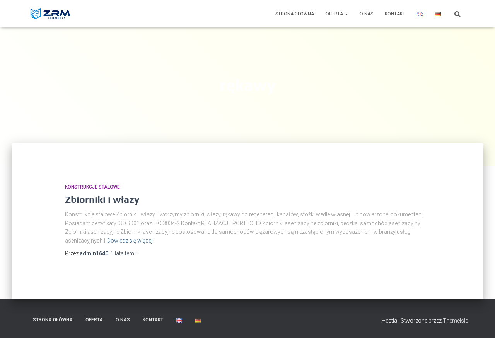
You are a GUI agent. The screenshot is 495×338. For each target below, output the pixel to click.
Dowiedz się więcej (129, 241)
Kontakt (395, 14)
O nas (366, 14)
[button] (346, 14)
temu (124, 253)
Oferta (335, 14)
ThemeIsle (455, 321)
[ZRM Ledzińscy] (51, 14)
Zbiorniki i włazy (102, 199)
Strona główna (294, 14)
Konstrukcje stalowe (92, 187)
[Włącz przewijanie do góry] (480, 322)
